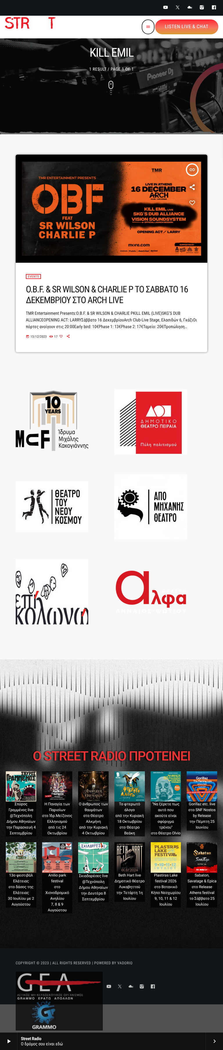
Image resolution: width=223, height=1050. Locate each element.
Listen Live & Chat (186, 27)
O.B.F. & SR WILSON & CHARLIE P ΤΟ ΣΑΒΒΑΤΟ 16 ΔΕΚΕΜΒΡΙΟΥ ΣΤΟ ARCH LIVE (107, 294)
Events (33, 276)
